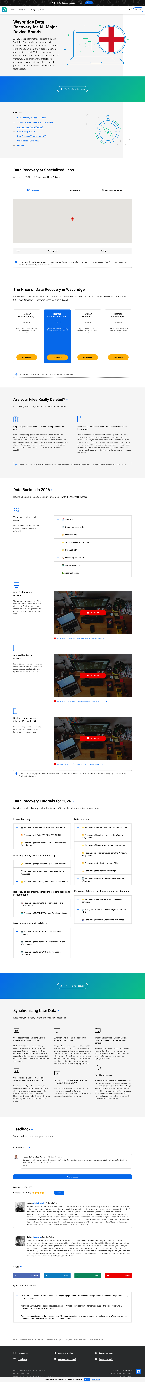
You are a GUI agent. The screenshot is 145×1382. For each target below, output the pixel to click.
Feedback (21, 145)
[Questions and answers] (39, 1285)
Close (87, 1379)
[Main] (4, 9)
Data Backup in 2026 (26, 131)
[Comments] (29, 1147)
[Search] (129, 9)
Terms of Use (115, 1370)
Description (26, 357)
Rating (28, 1193)
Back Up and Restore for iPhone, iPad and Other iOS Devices (79, 764)
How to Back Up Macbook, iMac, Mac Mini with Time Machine (79, 638)
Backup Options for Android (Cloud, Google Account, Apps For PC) (81, 701)
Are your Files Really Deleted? (30, 127)
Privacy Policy (127, 1370)
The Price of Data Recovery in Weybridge (35, 122)
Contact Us (23, 10)
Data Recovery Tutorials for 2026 (31, 136)
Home (13, 10)
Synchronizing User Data (28, 141)
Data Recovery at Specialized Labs (32, 118)
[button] (72, 219)
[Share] (20, 1266)
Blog (33, 10)
